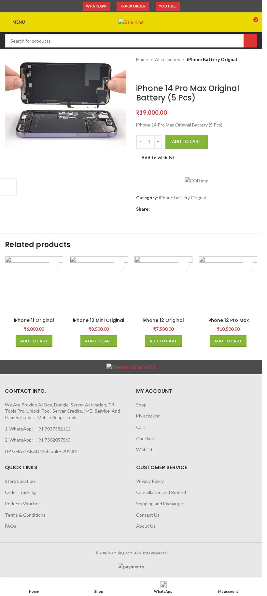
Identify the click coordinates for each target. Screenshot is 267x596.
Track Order (133, 6)
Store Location (20, 481)
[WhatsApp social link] (161, 209)
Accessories (167, 59)
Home (142, 59)
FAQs (10, 526)
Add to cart (186, 141)
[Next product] (156, 73)
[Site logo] (131, 21)
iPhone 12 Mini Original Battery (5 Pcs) (98, 323)
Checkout (146, 438)
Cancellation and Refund (161, 492)
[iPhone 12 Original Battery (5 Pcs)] (163, 285)
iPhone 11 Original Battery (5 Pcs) (34, 323)
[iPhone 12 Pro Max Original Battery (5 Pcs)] (228, 285)
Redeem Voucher (22, 503)
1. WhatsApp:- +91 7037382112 (38, 428)
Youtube (167, 6)
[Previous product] (140, 73)
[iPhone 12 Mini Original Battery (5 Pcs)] (99, 285)
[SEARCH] (250, 40)
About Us (146, 526)
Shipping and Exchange (159, 503)
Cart (140, 427)
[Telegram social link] (169, 209)
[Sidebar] (8, 187)
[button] (34, 341)
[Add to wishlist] (54, 265)
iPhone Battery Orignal (212, 59)
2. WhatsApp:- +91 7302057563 (38, 440)
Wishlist (144, 449)
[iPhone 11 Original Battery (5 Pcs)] (34, 285)
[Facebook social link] (154, 209)
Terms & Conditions (25, 515)
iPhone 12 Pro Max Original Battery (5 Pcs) (228, 323)
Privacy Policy (150, 481)
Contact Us (148, 515)
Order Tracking (20, 492)
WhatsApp (96, 6)
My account (148, 415)
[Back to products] (148, 73)
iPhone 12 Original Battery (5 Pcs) (163, 323)
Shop (141, 404)
